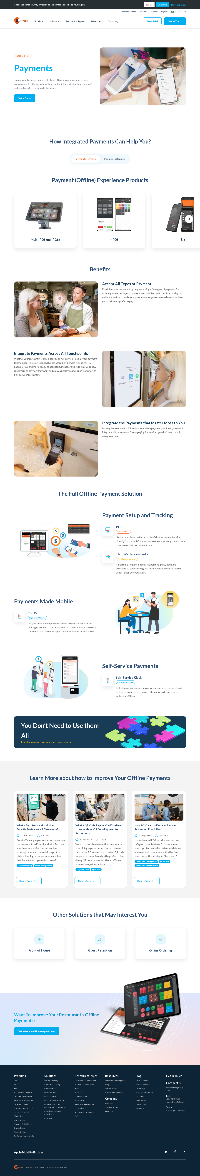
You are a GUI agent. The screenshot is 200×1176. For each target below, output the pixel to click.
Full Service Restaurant (84, 1084)
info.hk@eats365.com (175, 1102)
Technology (140, 1088)
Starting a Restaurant (144, 1092)
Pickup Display (20, 1132)
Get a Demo (25, 98)
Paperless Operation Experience (53, 1112)
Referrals (143, 11)
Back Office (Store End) (54, 1100)
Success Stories (111, 1107)
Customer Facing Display (24, 1136)
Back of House (50, 1096)
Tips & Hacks (141, 1104)
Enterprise (79, 1108)
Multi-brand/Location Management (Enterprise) (55, 1105)
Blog (107, 1084)
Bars (77, 1088)
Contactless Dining (52, 1084)
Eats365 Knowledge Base (115, 1081)
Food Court (79, 1092)
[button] (11, 219)
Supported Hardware (113, 1092)
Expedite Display (21, 1104)
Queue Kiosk (19, 1120)
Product (38, 21)
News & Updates (143, 1081)
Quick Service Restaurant (85, 1081)
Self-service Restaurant (84, 1104)
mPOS (16, 1084)
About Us (109, 1103)
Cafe (77, 1116)
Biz (15, 1088)
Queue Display (20, 1128)
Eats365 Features (143, 1084)
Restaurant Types (74, 21)
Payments (140, 1108)
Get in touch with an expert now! (37, 1031)
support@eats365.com (175, 1110)
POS (16, 1081)
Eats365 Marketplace (23, 1092)
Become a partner (128, 11)
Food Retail (79, 1100)
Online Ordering (51, 1081)
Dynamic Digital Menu (23, 1124)
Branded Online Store (23, 1096)
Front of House (50, 1088)
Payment (48, 1118)
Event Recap (141, 1100)
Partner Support (111, 1088)
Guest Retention (51, 1092)
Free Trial (152, 21)
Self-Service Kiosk (21, 1112)
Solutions (54, 21)
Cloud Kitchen (81, 1096)
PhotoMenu (19, 1116)
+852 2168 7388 (173, 1099)
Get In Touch (175, 21)
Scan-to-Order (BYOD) (23, 1108)
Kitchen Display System (23, 1100)
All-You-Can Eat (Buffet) (84, 1112)
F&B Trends (140, 1096)
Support (154, 11)
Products (20, 1076)
